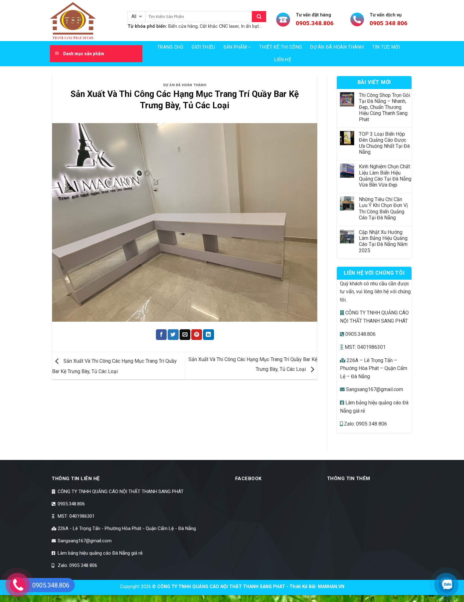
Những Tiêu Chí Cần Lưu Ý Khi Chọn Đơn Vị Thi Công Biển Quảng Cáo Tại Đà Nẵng (383, 208)
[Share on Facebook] (161, 334)
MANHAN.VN (331, 586)
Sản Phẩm (235, 47)
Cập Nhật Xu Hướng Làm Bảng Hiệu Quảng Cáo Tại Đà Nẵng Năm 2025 (383, 241)
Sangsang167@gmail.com (374, 389)
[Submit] (259, 16)
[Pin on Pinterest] (196, 334)
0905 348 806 (388, 23)
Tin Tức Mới (386, 47)
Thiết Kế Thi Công (280, 47)
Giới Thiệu (203, 47)
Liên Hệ (282, 60)
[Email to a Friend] (185, 334)
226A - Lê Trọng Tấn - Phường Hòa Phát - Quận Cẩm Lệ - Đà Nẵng (127, 528)
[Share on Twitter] (173, 334)
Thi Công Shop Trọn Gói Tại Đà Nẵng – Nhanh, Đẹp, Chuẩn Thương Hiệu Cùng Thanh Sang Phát (384, 107)
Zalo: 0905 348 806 (365, 424)
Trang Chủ (170, 47)
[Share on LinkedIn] (208, 334)
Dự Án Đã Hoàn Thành (337, 47)
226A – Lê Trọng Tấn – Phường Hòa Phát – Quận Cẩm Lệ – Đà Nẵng (373, 368)
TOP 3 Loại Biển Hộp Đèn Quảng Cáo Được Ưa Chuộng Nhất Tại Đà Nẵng (384, 143)
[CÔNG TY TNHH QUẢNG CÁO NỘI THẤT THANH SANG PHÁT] (84, 20)
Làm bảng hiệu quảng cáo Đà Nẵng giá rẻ (100, 553)
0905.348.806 (315, 23)
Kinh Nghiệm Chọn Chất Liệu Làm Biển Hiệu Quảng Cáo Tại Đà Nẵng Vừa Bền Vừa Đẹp (385, 176)
